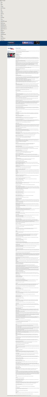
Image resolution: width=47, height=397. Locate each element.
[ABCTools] (31, 42)
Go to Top (39, 396)
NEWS (1, 3)
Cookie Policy (29, 395)
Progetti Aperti (2, 31)
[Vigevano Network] (11, 42)
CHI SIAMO (2, 16)
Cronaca (1, 5)
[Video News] (10, 48)
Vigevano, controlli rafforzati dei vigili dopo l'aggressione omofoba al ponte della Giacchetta (11, 52)
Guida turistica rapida (2, 20)
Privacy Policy (18, 48)
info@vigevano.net (18, 55)
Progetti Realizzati (2, 33)
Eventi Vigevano (2, 37)
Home (1, 1)
